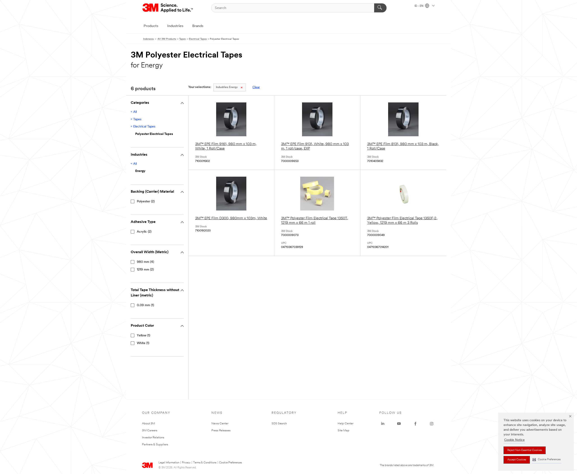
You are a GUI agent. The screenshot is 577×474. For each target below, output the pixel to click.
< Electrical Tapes (143, 126)
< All (134, 112)
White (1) (143, 343)
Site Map (343, 430)
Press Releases (221, 430)
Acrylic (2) (144, 232)
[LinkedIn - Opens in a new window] (382, 423)
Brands (197, 26)
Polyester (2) (146, 201)
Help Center (345, 423)
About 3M (148, 423)
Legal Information (168, 462)
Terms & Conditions (204, 462)
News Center (219, 423)
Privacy (186, 462)
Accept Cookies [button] (516, 459)
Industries (175, 26)
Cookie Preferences (230, 462)
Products (151, 26)
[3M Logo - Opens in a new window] (168, 7)
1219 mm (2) (145, 269)
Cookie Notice (514, 440)
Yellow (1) (143, 335)
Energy (227, 87)
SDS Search (279, 423)
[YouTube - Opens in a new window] (399, 423)
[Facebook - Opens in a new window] (415, 423)
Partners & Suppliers (155, 444)
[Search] (380, 7)
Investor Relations (153, 437)
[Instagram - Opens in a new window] (431, 423)
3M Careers (149, 430)
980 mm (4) (145, 262)
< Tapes (136, 119)
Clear (256, 87)
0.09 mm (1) (145, 305)
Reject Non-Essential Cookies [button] (524, 450)
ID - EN (419, 6)
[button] (546, 459)
